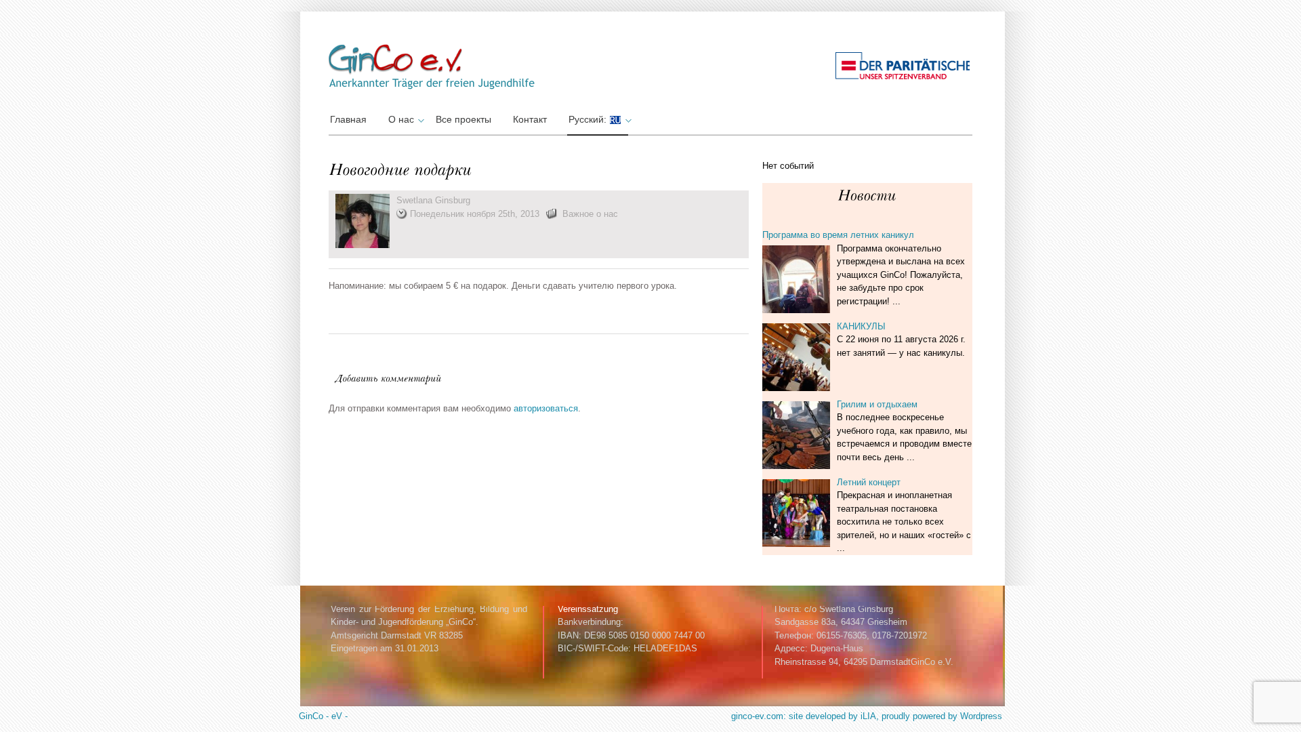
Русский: (589, 119)
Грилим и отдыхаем (877, 404)
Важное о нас (590, 214)
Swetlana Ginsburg (433, 200)
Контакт (530, 119)
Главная (348, 119)
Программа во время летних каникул (838, 235)
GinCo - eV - (323, 716)
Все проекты (463, 119)
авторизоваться (546, 408)
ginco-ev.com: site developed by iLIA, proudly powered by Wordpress (866, 716)
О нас (401, 119)
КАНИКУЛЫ (861, 326)
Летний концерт (869, 482)
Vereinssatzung (588, 609)
